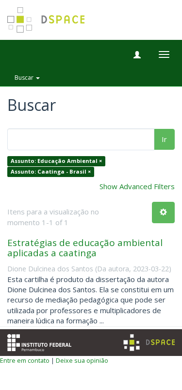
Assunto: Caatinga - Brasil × (51, 171)
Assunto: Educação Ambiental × (56, 161)
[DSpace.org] (149, 342)
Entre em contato (25, 360)
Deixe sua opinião (82, 360)
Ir (164, 139)
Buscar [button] (25, 77)
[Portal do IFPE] (39, 341)
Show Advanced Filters (137, 186)
